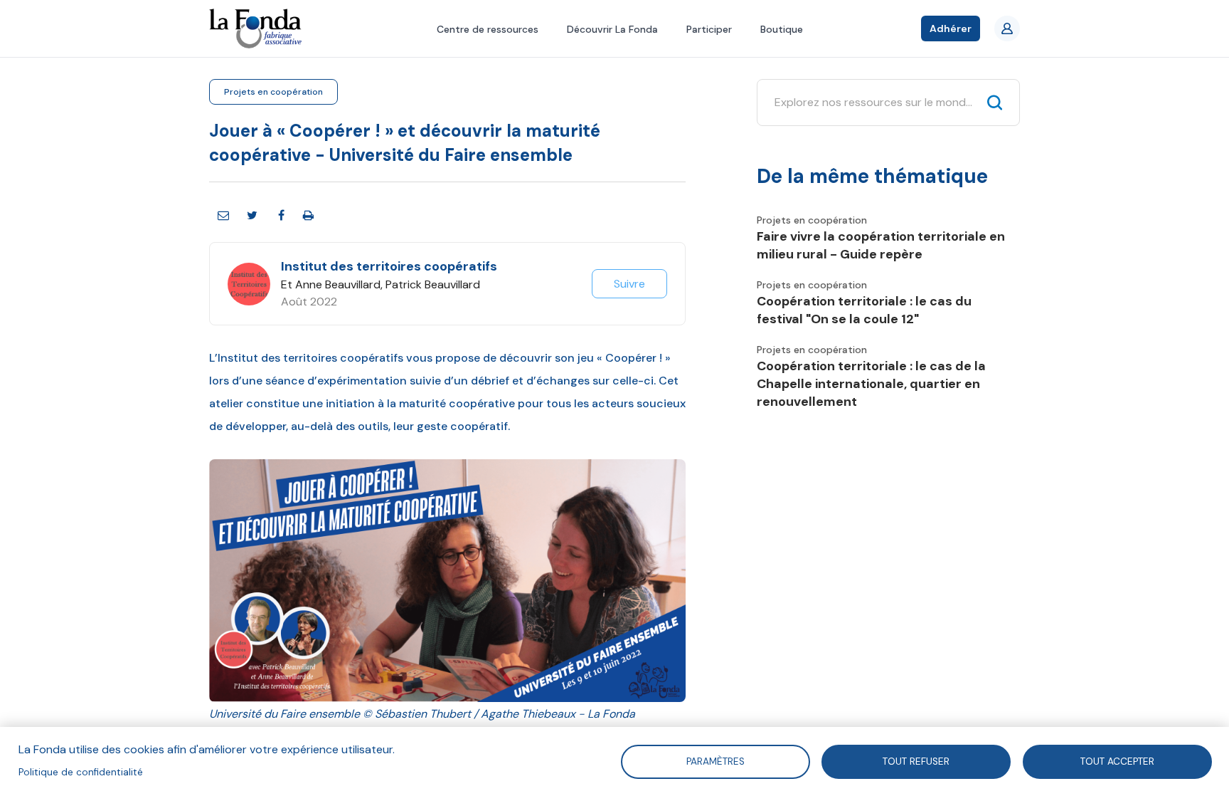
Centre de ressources (487, 29)
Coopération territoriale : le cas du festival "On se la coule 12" (864, 310)
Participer (709, 29)
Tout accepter (1117, 761)
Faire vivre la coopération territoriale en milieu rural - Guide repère (881, 245)
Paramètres (715, 761)
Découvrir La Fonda (612, 29)
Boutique (781, 29)
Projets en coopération (273, 92)
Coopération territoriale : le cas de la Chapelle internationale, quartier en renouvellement (871, 383)
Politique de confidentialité (80, 772)
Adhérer (951, 28)
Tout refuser (916, 761)
